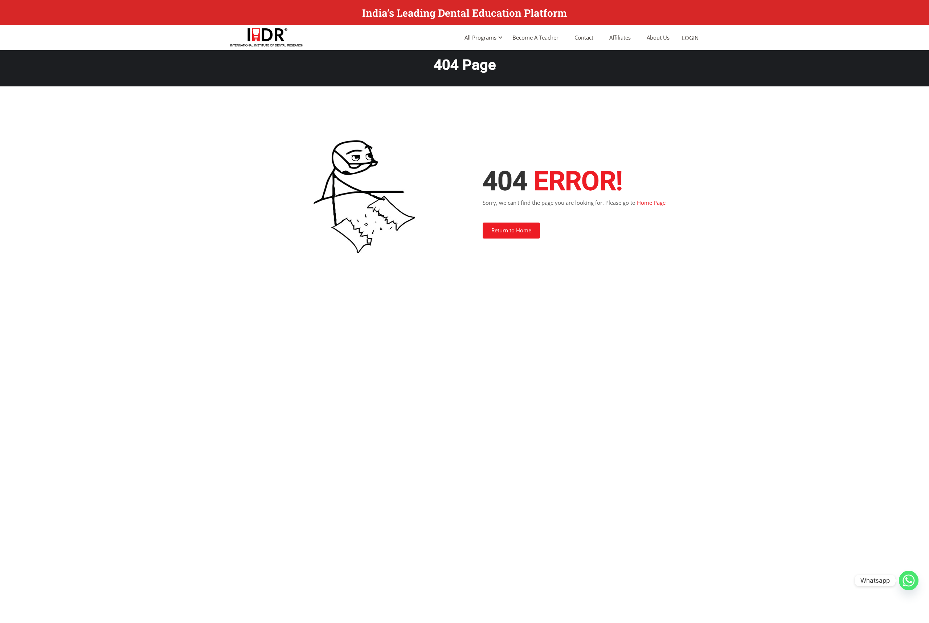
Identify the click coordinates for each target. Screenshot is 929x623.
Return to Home (511, 230)
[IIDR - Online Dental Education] (266, 37)
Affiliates (620, 37)
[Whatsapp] (908, 580)
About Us (658, 37)
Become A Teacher (535, 37)
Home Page (651, 202)
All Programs (480, 37)
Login (690, 37)
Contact (583, 37)
